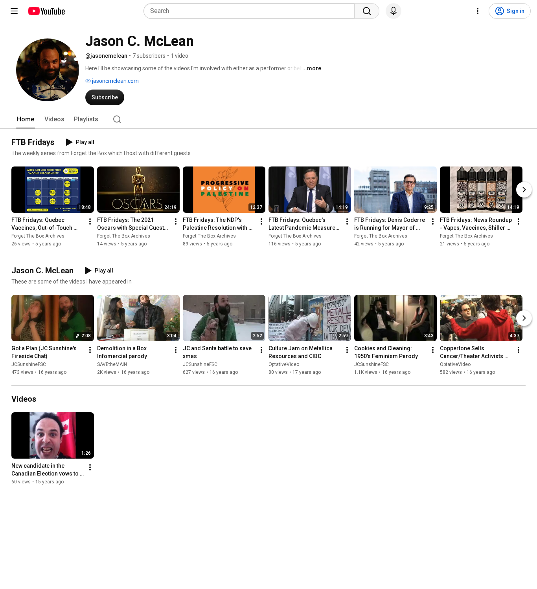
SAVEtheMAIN (112, 364)
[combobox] (251, 11)
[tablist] (268, 119)
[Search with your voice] (393, 11)
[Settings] (477, 11)
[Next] (524, 190)
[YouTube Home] (46, 11)
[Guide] (14, 11)
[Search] (366, 11)
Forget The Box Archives (37, 236)
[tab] (25, 119)
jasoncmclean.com (115, 81)
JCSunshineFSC (28, 364)
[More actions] (90, 221)
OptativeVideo (283, 364)
